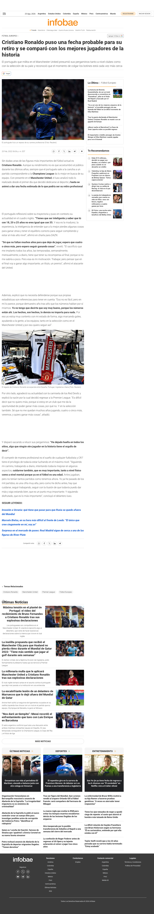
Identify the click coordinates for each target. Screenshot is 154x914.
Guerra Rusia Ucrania (66, 30)
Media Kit (105, 880)
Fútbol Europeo (9, 36)
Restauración (91, 30)
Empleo (77, 862)
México (84, 14)
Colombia (67, 14)
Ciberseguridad (52, 30)
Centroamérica (102, 14)
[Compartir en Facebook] (59, 151)
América (50, 862)
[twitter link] (23, 872)
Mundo (113, 14)
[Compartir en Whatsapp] (54, 151)
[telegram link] (23, 877)
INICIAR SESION (144, 14)
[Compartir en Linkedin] (69, 151)
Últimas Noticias (50, 887)
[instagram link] (28, 872)
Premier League (48, 592)
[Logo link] (63, 22)
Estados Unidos (54, 14)
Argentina (42, 14)
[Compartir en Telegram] (74, 151)
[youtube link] (18, 877)
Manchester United (30, 592)
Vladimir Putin (80, 30)
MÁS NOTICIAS (43, 741)
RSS (50, 891)
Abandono (41, 30)
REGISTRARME (128, 14)
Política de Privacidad (132, 866)
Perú (91, 14)
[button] (4, 14)
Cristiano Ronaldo (10, 592)
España (76, 14)
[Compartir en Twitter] (64, 151)
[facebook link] (18, 872)
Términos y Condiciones (132, 862)
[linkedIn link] (28, 877)
